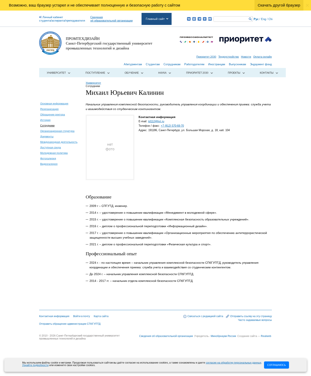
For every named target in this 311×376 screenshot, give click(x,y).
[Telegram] (199, 19)
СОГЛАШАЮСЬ (276, 365)
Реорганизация (49, 109)
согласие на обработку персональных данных (233, 362)
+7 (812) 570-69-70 (172, 125)
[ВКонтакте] (189, 19)
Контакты (267, 72)
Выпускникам (237, 64)
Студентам (153, 64)
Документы (47, 136)
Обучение (132, 72)
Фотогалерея (48, 158)
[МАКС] (194, 19)
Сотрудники (47, 125)
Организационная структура (57, 131)
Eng (263, 19)
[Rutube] (210, 19)
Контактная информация (54, 316)
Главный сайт (155, 18)
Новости (246, 56)
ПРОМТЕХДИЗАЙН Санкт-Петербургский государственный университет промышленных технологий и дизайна (109, 43)
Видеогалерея (49, 164)
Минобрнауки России (224, 336)
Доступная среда (50, 147)
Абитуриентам (133, 64)
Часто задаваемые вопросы (255, 320)
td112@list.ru (156, 121)
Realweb (266, 336)
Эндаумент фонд (261, 64)
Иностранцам (216, 64)
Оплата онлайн (262, 56)
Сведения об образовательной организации (166, 336)
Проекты (234, 72)
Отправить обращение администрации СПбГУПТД (69, 323)
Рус (256, 19)
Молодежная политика (54, 153)
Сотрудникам (172, 64)
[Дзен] (204, 19)
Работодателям (194, 64)
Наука (162, 72)
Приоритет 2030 (206, 56)
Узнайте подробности (35, 365)
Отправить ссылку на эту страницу (251, 316)
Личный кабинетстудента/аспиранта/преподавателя (62, 19)
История (45, 120)
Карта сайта (101, 316)
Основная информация (54, 103)
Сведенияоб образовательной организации (111, 19)
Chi (270, 19)
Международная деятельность (58, 142)
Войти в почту (81, 316)
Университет (56, 72)
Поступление (95, 72)
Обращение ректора (52, 114)
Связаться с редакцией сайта (205, 316)
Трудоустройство (228, 56)
